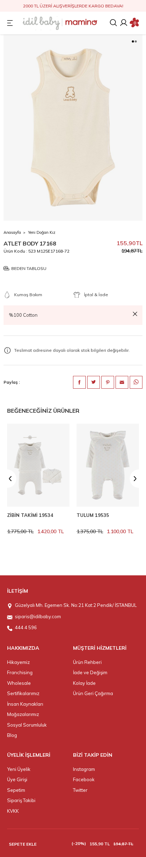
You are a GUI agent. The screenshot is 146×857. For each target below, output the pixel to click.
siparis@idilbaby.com (38, 616)
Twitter (80, 790)
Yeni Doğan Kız (41, 232)
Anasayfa (12, 232)
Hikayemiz (18, 662)
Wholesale (19, 683)
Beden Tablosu (28, 268)
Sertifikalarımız (23, 693)
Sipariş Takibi (21, 800)
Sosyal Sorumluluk (27, 725)
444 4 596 (26, 627)
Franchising (20, 672)
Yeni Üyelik (18, 769)
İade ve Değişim (90, 672)
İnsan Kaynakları (25, 704)
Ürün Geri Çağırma (93, 693)
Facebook (84, 779)
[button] (133, 41)
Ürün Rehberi (87, 662)
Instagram (84, 769)
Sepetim (16, 790)
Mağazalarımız (23, 714)
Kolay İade (84, 683)
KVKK (13, 811)
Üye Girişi (17, 779)
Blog (12, 735)
